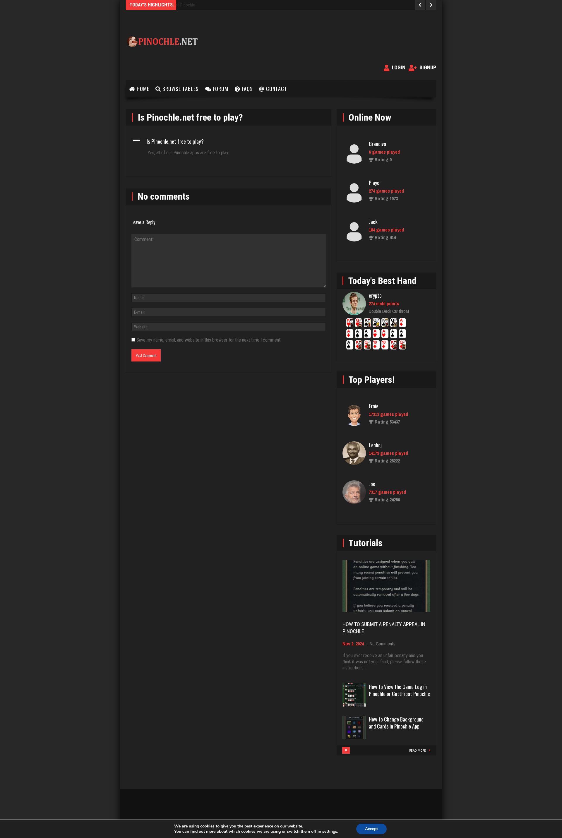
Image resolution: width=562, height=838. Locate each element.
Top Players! (372, 379)
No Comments (382, 643)
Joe (372, 484)
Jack (373, 211)
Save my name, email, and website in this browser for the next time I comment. (208, 340)
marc (374, 250)
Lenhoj (375, 445)
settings (329, 831)
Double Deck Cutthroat (389, 311)
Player (375, 172)
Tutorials (366, 543)
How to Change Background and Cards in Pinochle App (396, 722)
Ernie (373, 406)
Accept (371, 829)
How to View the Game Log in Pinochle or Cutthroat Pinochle (399, 690)
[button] (228, 141)
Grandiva (377, 133)
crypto (375, 295)
